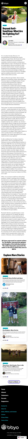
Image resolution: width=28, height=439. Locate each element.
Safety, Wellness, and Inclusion (9, 411)
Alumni (3, 392)
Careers (3, 414)
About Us (3, 408)
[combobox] (22, 437)
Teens (3, 389)
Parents (3, 398)
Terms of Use (4, 420)
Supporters (5, 401)
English (22, 437)
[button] (25, 3)
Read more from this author (14, 45)
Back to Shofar (14, 382)
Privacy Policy (4, 417)
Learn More (5, 288)
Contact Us (4, 406)
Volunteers (4, 395)
